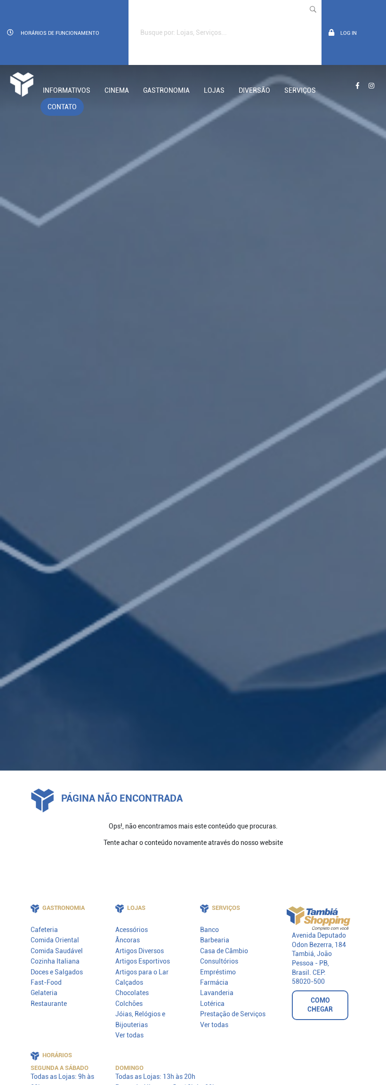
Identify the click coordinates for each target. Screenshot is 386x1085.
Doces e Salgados (57, 972)
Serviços (300, 90)
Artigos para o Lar (142, 972)
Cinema (117, 90)
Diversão (254, 90)
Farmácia (214, 982)
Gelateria (44, 993)
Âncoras (127, 940)
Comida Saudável (57, 951)
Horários (60, 33)
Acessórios (131, 929)
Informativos (66, 90)
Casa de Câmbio (224, 951)
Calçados (129, 982)
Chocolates (132, 993)
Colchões (129, 1003)
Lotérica (212, 1003)
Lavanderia (216, 993)
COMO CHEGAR (320, 1005)
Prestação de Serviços (232, 1014)
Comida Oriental (55, 940)
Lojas (214, 90)
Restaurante (49, 1003)
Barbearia (214, 940)
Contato (62, 107)
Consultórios (219, 961)
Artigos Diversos (139, 951)
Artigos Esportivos (142, 961)
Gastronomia (166, 90)
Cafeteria (44, 929)
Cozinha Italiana (55, 961)
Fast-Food (46, 982)
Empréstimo (218, 972)
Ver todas (129, 1035)
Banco (209, 929)
